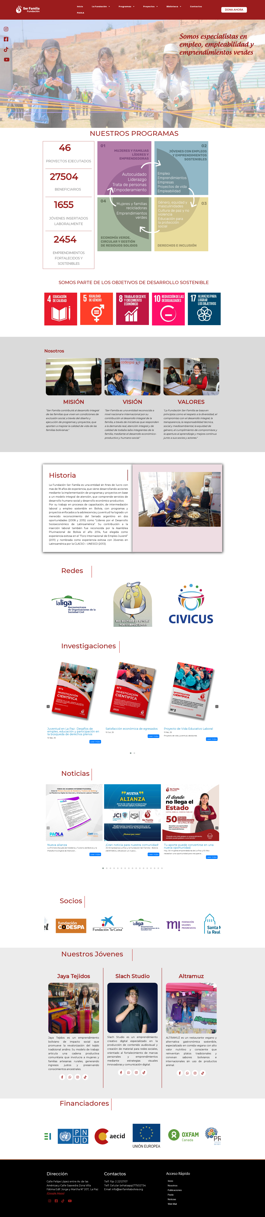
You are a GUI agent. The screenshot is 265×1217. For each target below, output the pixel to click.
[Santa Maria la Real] (146, 924)
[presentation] (48, 706)
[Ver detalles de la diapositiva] (73, 924)
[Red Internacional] (183, 924)
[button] (130, 753)
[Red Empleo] (220, 924)
